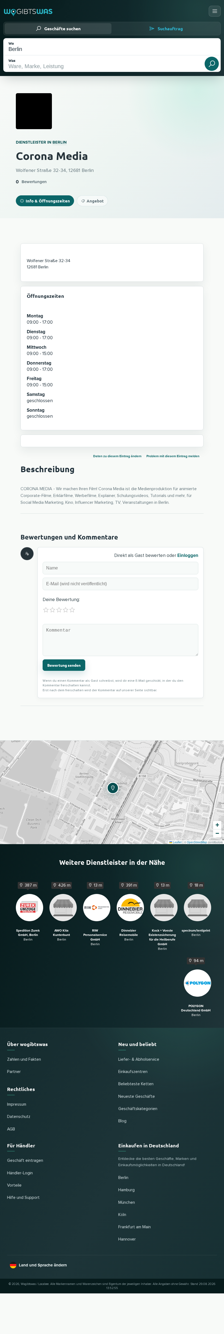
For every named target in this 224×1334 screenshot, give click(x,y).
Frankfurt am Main (134, 1227)
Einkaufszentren (133, 1072)
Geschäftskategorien (137, 1109)
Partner (14, 1072)
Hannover (127, 1239)
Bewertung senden (64, 665)
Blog (122, 1121)
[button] (112, 787)
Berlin (59, 142)
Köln (122, 1215)
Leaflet (177, 842)
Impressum (16, 1104)
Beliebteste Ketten (136, 1084)
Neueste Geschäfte (136, 1097)
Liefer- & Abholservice (138, 1059)
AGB (11, 1129)
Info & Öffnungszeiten (48, 201)
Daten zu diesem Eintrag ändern (117, 456)
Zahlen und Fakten (24, 1059)
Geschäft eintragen (25, 1161)
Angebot (95, 201)
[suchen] (212, 64)
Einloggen (187, 555)
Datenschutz (18, 1117)
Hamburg (126, 1190)
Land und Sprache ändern (43, 1265)
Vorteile (14, 1185)
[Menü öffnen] (215, 11)
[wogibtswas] (28, 11)
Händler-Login (20, 1173)
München (126, 1202)
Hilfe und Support (23, 1198)
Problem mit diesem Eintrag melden (172, 456)
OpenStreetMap (197, 842)
